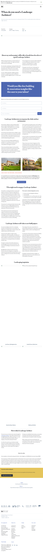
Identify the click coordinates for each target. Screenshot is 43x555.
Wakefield (13, 536)
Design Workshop (4, 534)
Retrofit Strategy (4, 531)
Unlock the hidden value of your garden (6, 550)
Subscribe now (9, 2)
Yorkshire (13, 538)
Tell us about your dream (7, 475)
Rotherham (13, 529)
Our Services (3, 525)
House (33, 527)
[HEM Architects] (2, 6)
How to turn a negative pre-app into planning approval (6, 545)
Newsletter (13, 526)
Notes (23, 522)
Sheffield (13, 528)
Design (13, 30)
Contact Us (13, 525)
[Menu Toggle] (41, 7)
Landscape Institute (5, 435)
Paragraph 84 (3, 532)
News (23, 527)
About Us (13, 522)
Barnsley (13, 531)
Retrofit (33, 526)
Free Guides (3, 541)
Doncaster (13, 532)
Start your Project (4, 527)
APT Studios (34, 175)
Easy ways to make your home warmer (5, 548)
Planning (17, 30)
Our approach (4, 522)
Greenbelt (33, 530)
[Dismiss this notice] (41, 2)
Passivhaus (3, 533)
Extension (33, 529)
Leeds (12, 533)
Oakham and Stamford (15, 535)
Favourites (23, 526)
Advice (10, 30)
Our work (34, 522)
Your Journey (3, 526)
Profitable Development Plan (5, 530)
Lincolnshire (13, 534)
